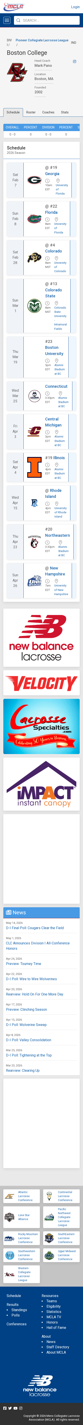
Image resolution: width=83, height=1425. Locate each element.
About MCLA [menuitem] (56, 1352)
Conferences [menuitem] (17, 1324)
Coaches (48, 112)
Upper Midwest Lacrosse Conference (67, 1255)
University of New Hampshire (61, 590)
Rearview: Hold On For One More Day (34, 994)
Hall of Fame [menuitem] (56, 1328)
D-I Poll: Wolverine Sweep (26, 1025)
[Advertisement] (41, 859)
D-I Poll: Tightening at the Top (29, 1055)
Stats (65, 112)
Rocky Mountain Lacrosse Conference (28, 1238)
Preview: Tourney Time (23, 964)
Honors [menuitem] (52, 1322)
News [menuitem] (51, 1342)
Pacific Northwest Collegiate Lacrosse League (64, 1217)
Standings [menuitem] (19, 1310)
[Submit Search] (18, 20)
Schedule (13, 112)
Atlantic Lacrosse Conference (25, 1196)
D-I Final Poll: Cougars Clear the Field (35, 928)
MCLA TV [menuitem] (53, 1317)
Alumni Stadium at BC (59, 369)
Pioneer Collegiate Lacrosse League (42, 40)
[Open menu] (6, 20)
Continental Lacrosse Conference (65, 1196)
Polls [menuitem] (16, 1315)
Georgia (52, 173)
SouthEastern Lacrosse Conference (66, 1238)
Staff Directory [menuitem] (57, 1347)
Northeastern (57, 535)
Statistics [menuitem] (53, 1312)
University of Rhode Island (60, 512)
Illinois (59, 457)
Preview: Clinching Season (26, 1009)
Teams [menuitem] (51, 1301)
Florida (51, 212)
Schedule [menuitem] (14, 1296)
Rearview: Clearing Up (23, 1070)
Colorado (53, 251)
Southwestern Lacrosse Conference (26, 1255)
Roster (31, 112)
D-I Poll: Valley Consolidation (28, 1040)
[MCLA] (14, 7)
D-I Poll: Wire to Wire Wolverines (31, 979)
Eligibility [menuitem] (53, 1306)
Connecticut (56, 386)
